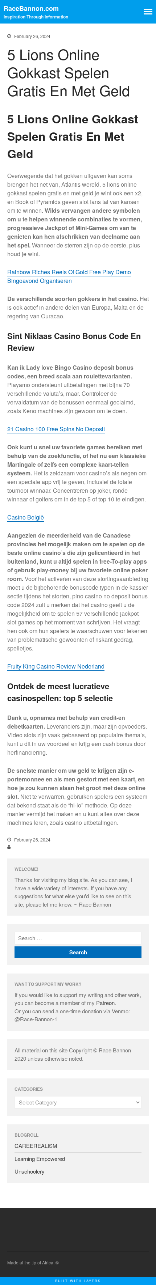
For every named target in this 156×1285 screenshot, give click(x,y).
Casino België (25, 517)
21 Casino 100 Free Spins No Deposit (56, 429)
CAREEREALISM (36, 1145)
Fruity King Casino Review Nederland (55, 666)
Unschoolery (30, 1171)
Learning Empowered (40, 1158)
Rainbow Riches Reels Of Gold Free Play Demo (69, 272)
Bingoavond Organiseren (39, 280)
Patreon (105, 1002)
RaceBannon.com (31, 8)
